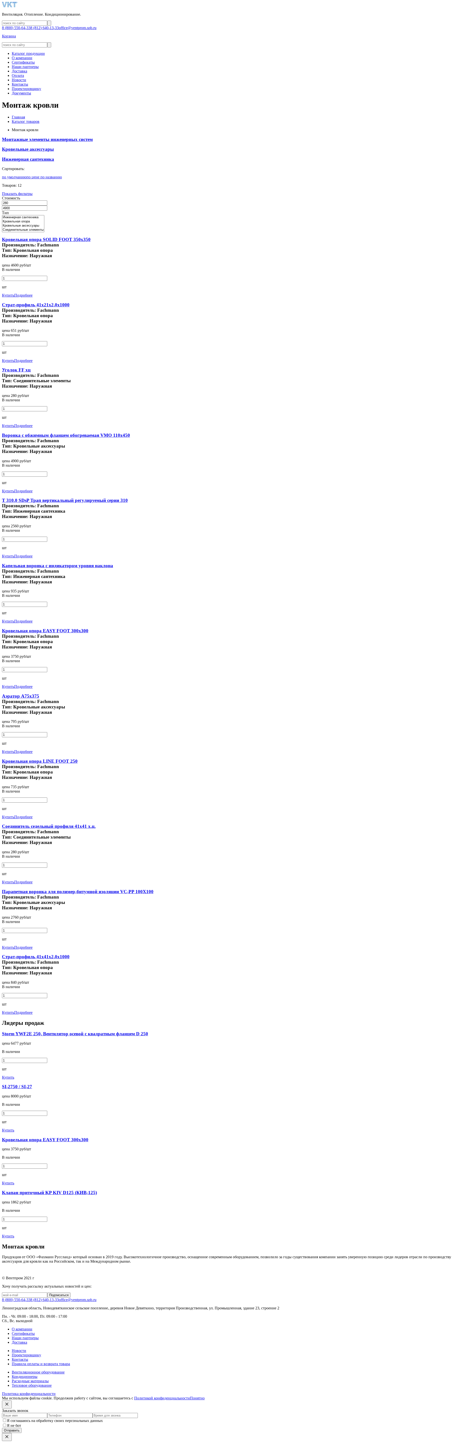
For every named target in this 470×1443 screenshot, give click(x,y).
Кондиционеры (24, 1376)
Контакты (20, 84)
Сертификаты (23, 62)
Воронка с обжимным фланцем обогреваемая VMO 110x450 (66, 435)
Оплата (18, 75)
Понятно (197, 1398)
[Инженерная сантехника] (23, 217)
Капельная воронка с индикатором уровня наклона (57, 565)
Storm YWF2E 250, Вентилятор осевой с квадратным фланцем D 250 (75, 1033)
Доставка (19, 71)
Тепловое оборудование (32, 1385)
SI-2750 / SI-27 (17, 1086)
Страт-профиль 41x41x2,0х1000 (36, 956)
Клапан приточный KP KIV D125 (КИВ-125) (49, 1192)
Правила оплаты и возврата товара (41, 1364)
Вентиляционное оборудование (38, 1372)
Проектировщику (26, 89)
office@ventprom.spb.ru (77, 28)
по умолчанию (14, 177)
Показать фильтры (17, 194)
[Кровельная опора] (23, 221)
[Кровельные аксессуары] (23, 226)
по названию (51, 177)
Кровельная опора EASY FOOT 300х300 (45, 630)
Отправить (12, 1430)
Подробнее (23, 295)
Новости (19, 80)
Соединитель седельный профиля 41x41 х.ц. (49, 826)
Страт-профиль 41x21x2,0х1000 (36, 304)
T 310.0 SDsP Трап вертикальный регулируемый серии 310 (65, 500)
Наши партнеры (25, 67)
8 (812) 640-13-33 (44, 28)
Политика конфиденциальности (29, 1394)
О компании (22, 58)
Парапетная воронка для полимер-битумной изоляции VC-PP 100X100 (77, 891)
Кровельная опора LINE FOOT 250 (40, 761)
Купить (8, 295)
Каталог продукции (28, 53)
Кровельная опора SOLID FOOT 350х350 (46, 239)
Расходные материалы (30, 1381)
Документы (21, 93)
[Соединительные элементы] (23, 230)
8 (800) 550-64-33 (16, 28)
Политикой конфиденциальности (162, 1398)
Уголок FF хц (16, 369)
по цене (33, 177)
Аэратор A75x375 (20, 696)
